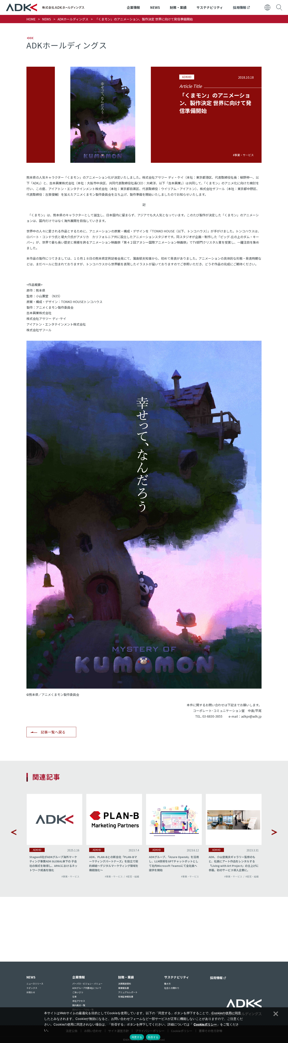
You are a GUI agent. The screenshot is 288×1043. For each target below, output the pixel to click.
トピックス (31, 987)
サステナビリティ (210, 7)
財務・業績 (178, 7)
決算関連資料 (124, 983)
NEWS (155, 7)
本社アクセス (78, 1000)
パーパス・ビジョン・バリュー (87, 983)
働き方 (167, 983)
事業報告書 (123, 987)
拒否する (153, 1037)
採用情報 (240, 7)
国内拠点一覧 (78, 1005)
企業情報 (133, 7)
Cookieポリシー (205, 1024)
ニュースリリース (34, 983)
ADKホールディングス (73, 19)
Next (274, 832)
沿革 (74, 996)
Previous (14, 832)
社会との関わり (171, 987)
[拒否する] (275, 1013)
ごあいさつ (77, 992)
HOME (30, 19)
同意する (137, 1037)
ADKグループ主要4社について (86, 987)
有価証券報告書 (125, 996)
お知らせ (30, 992)
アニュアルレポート (128, 992)
